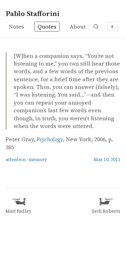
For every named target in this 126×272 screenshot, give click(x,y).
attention (16, 160)
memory (38, 160)
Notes (16, 26)
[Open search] (96, 26)
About (78, 26)
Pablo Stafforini (32, 13)
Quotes (46, 26)
